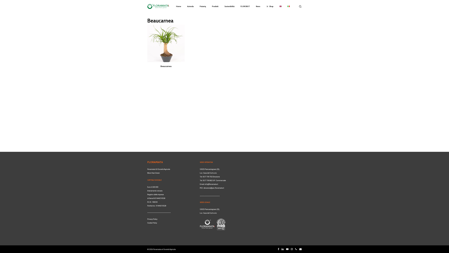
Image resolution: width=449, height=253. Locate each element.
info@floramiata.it (211, 184)
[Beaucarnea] (166, 43)
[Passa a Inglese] (280, 6)
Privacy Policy (152, 219)
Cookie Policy (152, 223)
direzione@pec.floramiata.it (214, 188)
